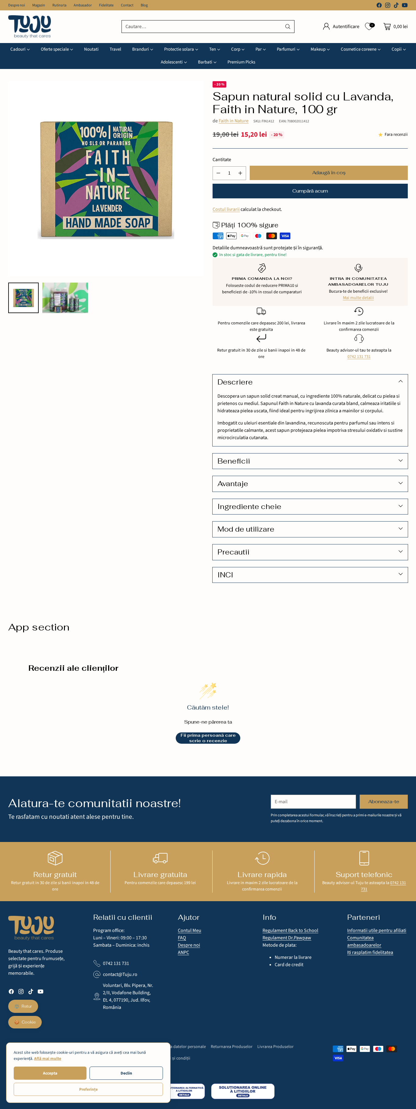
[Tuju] (29, 26)
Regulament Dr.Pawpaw (287, 937)
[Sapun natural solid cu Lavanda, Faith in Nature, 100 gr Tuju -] (105, 178)
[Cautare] (287, 26)
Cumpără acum (310, 191)
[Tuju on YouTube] (405, 6)
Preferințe (88, 1089)
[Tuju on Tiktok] (396, 6)
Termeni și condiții (173, 1058)
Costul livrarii (226, 209)
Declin (126, 1073)
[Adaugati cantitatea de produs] (240, 173)
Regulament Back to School (290, 930)
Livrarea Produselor (275, 1046)
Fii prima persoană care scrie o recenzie (208, 737)
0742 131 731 (359, 356)
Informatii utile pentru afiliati (376, 930)
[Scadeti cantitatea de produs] (218, 173)
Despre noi (189, 945)
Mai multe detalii (358, 297)
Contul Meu (189, 930)
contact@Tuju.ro (120, 974)
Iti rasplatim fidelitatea (370, 952)
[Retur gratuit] (55, 858)
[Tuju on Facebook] (379, 6)
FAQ (182, 937)
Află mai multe (47, 1058)
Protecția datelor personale (181, 1046)
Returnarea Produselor (231, 1046)
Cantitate (222, 159)
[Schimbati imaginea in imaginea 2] (65, 298)
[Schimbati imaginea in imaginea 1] (23, 298)
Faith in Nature (234, 120)
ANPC (183, 952)
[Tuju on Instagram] (388, 6)
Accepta (50, 1073)
